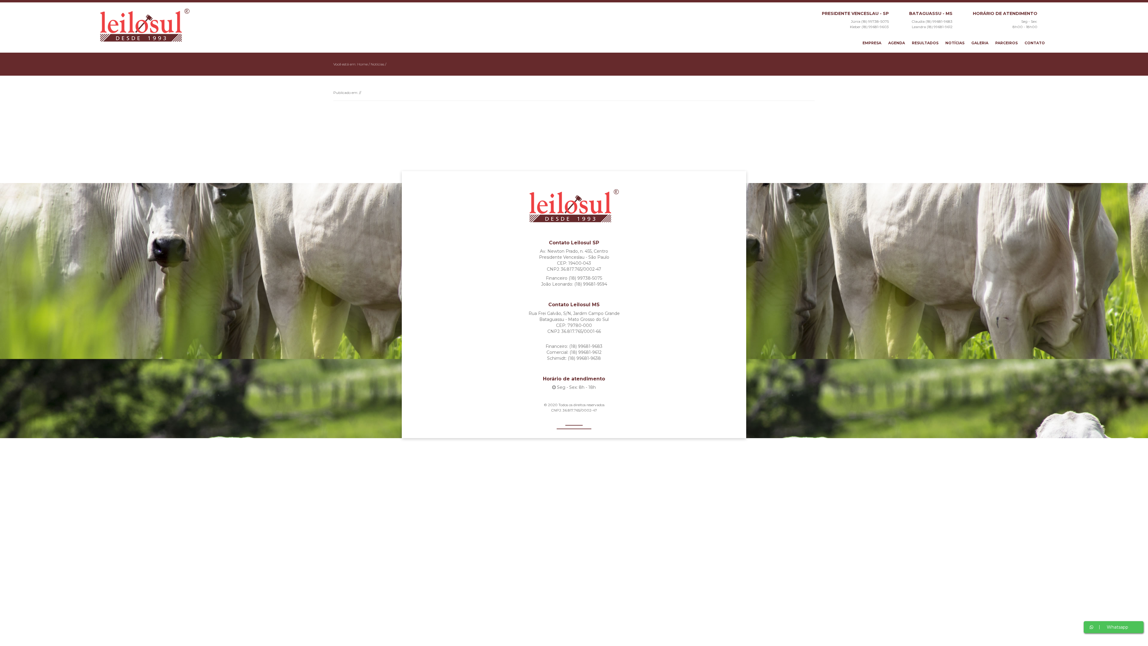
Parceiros (1006, 43)
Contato (1035, 43)
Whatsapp (1117, 627)
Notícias (954, 43)
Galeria (979, 43)
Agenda (896, 43)
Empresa (871, 43)
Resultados (925, 43)
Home (362, 64)
